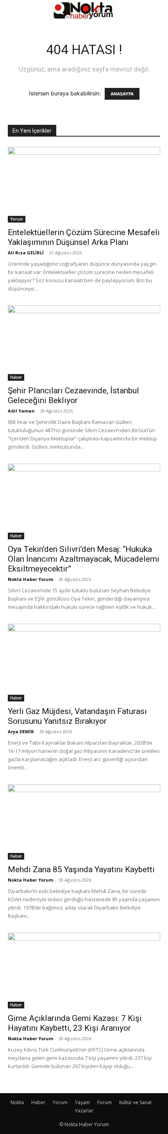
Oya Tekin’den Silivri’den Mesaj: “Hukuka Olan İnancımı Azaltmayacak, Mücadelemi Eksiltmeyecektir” (83, 558)
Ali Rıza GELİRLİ (26, 253)
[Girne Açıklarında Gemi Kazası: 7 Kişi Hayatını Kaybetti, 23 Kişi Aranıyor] (84, 970)
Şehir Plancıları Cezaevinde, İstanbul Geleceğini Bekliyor (73, 395)
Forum (104, 1102)
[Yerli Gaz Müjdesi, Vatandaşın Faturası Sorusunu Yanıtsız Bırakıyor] (84, 662)
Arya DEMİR (21, 731)
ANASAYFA (122, 94)
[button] (13, 10)
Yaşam (82, 1102)
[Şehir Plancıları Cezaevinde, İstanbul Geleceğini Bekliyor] (84, 343)
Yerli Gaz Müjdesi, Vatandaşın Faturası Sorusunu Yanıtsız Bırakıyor (77, 716)
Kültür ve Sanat (135, 1102)
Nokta (17, 1102)
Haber (16, 377)
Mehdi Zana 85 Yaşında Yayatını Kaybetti (81, 869)
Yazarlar (84, 1110)
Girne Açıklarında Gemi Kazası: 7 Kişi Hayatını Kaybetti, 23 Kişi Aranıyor (75, 1023)
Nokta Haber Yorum (30, 579)
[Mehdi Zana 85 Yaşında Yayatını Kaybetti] (84, 822)
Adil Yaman (21, 411)
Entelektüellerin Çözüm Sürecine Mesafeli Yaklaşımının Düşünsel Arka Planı (84, 237)
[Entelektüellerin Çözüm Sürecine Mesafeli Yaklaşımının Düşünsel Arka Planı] (84, 185)
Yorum (16, 219)
